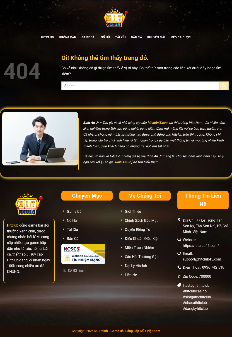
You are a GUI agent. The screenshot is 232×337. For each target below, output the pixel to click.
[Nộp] (224, 85)
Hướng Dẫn (67, 37)
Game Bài (89, 37)
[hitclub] (116, 17)
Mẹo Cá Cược (181, 37)
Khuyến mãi (156, 37)
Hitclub (47, 37)
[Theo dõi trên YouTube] (75, 271)
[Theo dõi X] (64, 271)
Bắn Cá (136, 37)
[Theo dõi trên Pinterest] (70, 271)
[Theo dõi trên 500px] (81, 271)
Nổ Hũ (105, 37)
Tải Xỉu (120, 37)
